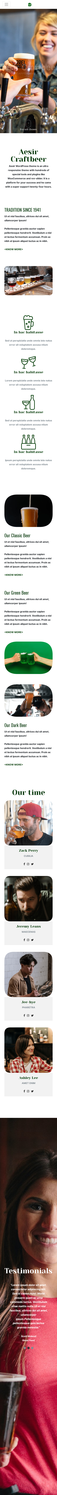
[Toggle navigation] (6, 4)
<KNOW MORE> (13, 249)
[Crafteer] (30, 4)
